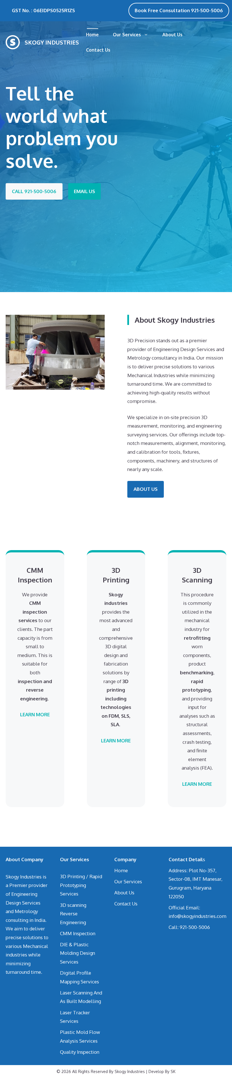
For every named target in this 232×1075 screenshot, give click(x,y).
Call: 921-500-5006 (189, 927)
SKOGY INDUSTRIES (52, 42)
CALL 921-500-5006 (34, 191)
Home (92, 34)
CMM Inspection (77, 933)
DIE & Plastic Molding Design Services (77, 953)
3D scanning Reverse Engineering (73, 913)
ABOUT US (146, 489)
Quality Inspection (79, 1052)
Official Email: (184, 908)
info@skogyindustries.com (197, 916)
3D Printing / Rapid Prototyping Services (81, 885)
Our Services (127, 34)
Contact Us (98, 50)
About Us (172, 34)
